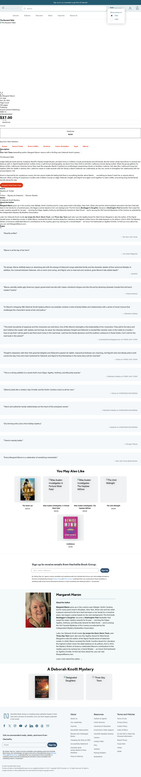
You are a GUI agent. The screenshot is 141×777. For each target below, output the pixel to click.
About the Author (7, 202)
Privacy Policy (122, 722)
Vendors (97, 749)
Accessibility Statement (79, 744)
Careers (96, 737)
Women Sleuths (31, 195)
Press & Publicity (76, 756)
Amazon (4, 146)
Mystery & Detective (15, 195)
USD (116, 15)
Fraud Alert (121, 744)
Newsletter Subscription (79, 730)
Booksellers (98, 756)
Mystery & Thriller (7, 191)
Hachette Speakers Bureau (103, 733)
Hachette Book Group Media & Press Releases (78, 750)
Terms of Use (122, 718)
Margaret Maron (8, 96)
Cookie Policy (122, 726)
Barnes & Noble (17, 146)
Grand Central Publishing (10, 109)
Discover (39, 15)
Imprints (61, 15)
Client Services (99, 722)
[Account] (130, 8)
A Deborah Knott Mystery (10, 200)
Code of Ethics (122, 730)
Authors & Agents (100, 718)
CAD (116, 19)
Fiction (2, 195)
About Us (73, 15)
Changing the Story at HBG (80, 740)
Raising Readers (100, 752)
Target (76, 146)
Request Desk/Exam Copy (11, 185)
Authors (27, 15)
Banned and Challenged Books (79, 734)
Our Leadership (76, 722)
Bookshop (46, 146)
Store (50, 15)
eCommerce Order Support (104, 730)
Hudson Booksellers (62, 146)
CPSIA (119, 747)
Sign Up (104, 570)
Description (4, 149)
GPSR (119, 751)
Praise (2, 226)
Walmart (85, 146)
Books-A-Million (33, 146)
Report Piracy (122, 740)
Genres (16, 15)
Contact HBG (99, 741)
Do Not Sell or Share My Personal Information (126, 734)
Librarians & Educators (102, 726)
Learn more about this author (68, 658)
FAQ (95, 745)
